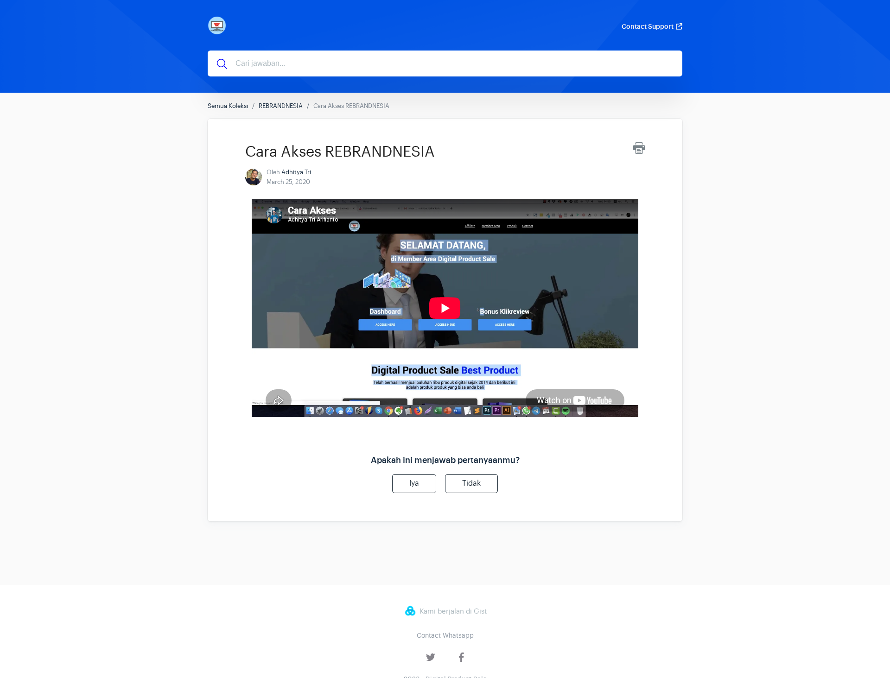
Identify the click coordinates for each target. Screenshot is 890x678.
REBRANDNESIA (281, 106)
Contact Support (648, 26)
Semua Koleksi (228, 106)
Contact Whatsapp (445, 635)
